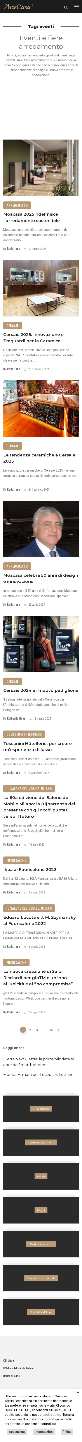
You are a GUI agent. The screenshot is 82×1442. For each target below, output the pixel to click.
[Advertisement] (41, 106)
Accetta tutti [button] (17, 1431)
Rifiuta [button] (67, 1431)
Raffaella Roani (16, 718)
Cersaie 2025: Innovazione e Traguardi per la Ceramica (33, 337)
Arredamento (17, 205)
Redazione (13, 248)
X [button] (78, 1393)
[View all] (41, 1109)
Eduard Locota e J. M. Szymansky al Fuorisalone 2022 (39, 920)
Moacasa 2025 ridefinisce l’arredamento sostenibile (31, 217)
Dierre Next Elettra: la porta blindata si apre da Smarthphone (38, 1062)
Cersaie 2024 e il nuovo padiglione (40, 690)
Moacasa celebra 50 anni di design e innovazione (40, 578)
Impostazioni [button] (44, 1431)
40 (51, 1029)
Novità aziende (11, 1376)
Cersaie (13, 325)
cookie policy (51, 1415)
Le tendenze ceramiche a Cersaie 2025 (39, 458)
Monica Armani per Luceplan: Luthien (38, 1074)
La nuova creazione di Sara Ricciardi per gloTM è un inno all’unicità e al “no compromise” (38, 977)
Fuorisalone (16, 860)
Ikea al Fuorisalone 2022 (29, 869)
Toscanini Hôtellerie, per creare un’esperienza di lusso (37, 746)
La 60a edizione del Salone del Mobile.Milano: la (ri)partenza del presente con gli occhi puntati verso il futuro (39, 807)
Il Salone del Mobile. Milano (29, 788)
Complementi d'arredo (24, 734)
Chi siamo (8, 1360)
